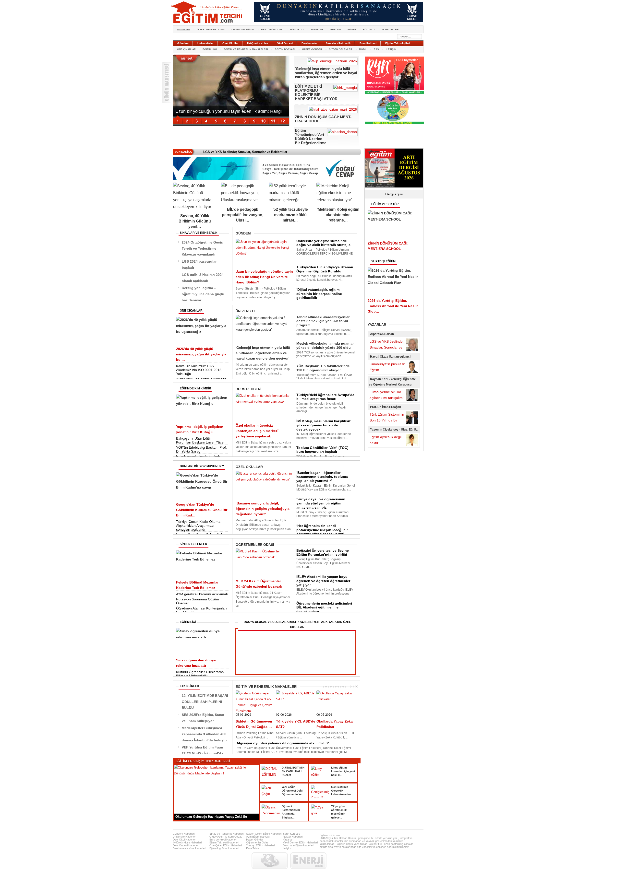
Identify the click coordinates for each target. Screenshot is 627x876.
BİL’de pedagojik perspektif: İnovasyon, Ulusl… (242, 214)
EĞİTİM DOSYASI (285, 49)
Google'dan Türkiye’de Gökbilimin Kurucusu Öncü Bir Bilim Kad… (201, 509)
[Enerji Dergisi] (308, 860)
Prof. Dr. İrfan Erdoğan (385, 407)
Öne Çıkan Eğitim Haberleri (225, 845)
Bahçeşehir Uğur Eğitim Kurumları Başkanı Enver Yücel (200, 440)
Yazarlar (288, 839)
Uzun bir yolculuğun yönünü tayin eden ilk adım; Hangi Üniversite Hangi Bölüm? (264, 276)
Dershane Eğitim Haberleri (298, 845)
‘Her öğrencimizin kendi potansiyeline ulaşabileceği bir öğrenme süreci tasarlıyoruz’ (322, 530)
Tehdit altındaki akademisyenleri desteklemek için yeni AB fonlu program (323, 321)
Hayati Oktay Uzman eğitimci (390, 356)
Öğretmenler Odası (257, 842)
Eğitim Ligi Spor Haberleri (224, 848)
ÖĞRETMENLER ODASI (211, 29)
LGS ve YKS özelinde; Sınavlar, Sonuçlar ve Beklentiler (387, 347)
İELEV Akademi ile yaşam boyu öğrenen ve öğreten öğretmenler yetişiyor (323, 581)
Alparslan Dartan (382, 334)
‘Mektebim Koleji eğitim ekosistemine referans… (338, 214)
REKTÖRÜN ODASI (272, 29)
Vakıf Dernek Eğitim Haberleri (300, 842)
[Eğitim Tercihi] (207, 12)
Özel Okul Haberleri (184, 839)
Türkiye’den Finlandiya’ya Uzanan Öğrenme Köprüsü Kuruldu (324, 269)
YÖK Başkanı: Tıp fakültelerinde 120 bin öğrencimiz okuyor (323, 368)
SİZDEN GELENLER (340, 49)
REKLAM (335, 29)
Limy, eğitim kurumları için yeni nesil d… (343, 771)
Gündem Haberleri (183, 833)
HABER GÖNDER (312, 49)
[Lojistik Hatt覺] (270, 860)
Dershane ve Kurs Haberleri (189, 848)
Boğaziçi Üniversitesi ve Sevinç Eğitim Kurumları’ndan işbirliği (322, 553)
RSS (376, 49)
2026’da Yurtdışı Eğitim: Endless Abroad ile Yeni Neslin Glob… (393, 306)
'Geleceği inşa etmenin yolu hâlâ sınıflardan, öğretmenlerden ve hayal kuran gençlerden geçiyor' (326, 73)
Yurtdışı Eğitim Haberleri (260, 845)
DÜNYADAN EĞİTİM (242, 29)
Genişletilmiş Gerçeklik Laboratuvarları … (342, 790)
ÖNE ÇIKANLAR (186, 49)
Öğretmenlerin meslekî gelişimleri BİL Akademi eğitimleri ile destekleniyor (324, 607)
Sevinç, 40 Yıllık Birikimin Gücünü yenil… (195, 221)
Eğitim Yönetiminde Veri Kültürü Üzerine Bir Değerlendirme (310, 136)
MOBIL (363, 49)
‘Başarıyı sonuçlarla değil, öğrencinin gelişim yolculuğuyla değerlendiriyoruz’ (262, 508)
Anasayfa (183, 29)
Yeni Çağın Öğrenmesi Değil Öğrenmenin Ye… (293, 790)
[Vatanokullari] (394, 123)
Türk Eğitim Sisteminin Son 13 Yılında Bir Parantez (387, 420)
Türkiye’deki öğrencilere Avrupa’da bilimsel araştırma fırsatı (325, 397)
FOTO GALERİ (390, 29)
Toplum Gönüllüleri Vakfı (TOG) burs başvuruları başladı (322, 450)
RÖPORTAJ (297, 29)
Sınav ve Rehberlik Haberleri (226, 833)
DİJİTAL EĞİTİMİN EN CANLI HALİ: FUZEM (293, 771)
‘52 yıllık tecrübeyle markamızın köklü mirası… (290, 214)
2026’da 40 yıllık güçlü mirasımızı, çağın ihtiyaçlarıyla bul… (201, 354)
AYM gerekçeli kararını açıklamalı (202, 594)
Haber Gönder (254, 839)
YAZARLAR (317, 29)
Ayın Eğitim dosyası (258, 836)
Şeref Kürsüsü (291, 833)
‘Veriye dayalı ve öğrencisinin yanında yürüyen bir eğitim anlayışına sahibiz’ (320, 503)
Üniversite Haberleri (184, 836)
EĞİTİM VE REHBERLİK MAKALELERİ (246, 49)
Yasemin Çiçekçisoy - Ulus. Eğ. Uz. (394, 429)
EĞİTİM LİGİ (210, 49)
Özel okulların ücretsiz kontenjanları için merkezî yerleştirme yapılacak (257, 430)
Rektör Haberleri (292, 836)
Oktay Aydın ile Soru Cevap (225, 836)
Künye (352, 29)
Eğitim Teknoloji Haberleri (224, 842)
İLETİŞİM (391, 49)
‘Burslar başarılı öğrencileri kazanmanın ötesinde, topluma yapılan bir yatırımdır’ (322, 477)
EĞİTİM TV (369, 29)
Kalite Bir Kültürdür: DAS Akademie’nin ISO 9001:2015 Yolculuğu (198, 370)
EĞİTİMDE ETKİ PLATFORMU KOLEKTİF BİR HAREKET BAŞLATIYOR (316, 92)
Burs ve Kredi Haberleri (223, 839)
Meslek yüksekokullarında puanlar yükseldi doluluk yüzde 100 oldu (325, 345)
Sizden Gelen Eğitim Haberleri (263, 833)
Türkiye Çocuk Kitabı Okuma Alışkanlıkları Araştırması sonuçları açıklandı (198, 525)
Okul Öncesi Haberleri (186, 845)
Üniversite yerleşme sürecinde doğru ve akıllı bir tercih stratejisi (323, 243)
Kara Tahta (252, 848)
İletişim (287, 848)
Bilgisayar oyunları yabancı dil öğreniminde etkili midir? (282, 743)
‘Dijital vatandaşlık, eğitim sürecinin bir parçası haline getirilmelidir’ (319, 294)
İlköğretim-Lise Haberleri (187, 842)
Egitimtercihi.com (330, 835)
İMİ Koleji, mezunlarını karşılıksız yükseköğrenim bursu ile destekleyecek (323, 425)
